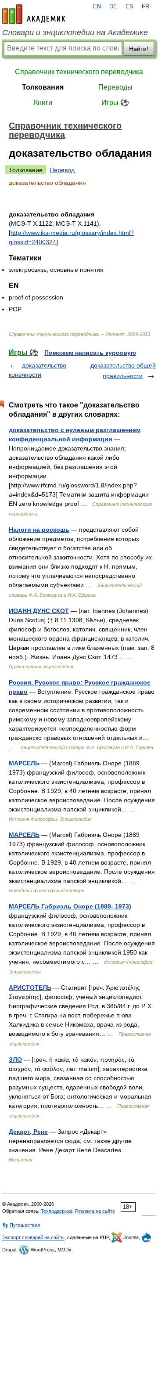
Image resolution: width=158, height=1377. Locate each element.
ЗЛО (15, 1059)
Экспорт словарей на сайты (33, 1237)
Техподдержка (56, 1211)
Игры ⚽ (115, 102)
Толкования (43, 87)
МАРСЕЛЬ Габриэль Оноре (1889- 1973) (70, 906)
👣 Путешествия (21, 1225)
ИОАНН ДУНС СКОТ (39, 610)
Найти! (138, 48)
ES (129, 7)
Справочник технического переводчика (79, 72)
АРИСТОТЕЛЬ (30, 987)
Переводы (115, 87)
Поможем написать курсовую (90, 352)
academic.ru (33, 14)
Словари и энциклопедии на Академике (75, 32)
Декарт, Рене (28, 1131)
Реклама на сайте (95, 1211)
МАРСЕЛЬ (24, 763)
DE (113, 7)
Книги (43, 102)
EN (97, 7)
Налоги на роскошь (39, 529)
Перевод (62, 169)
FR (145, 7)
